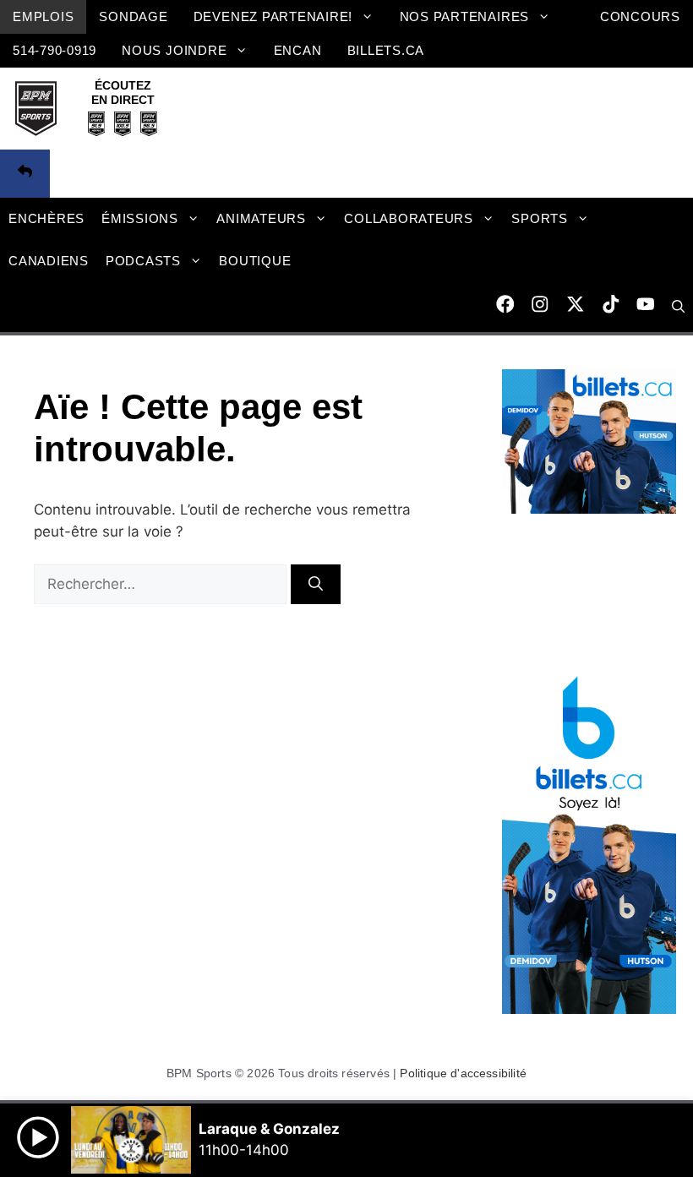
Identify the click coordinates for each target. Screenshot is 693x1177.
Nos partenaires (464, 16)
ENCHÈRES (46, 218)
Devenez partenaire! (273, 16)
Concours (640, 16)
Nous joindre (174, 50)
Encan (298, 50)
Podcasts (143, 260)
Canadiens (48, 260)
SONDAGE (133, 16)
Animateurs (261, 218)
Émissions (139, 218)
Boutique (255, 260)
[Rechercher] (316, 584)
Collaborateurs (408, 218)
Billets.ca (386, 50)
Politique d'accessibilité (463, 1073)
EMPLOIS (43, 16)
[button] (678, 307)
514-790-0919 (54, 50)
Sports (539, 218)
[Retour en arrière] (25, 174)
